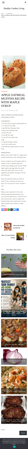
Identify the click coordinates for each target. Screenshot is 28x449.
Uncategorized (4, 91)
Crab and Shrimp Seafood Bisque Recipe (14, 391)
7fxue (2, 110)
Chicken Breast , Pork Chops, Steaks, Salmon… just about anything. (14, 420)
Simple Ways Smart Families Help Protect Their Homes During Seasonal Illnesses (14, 313)
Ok (14, 446)
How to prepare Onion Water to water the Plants (14, 361)
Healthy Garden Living (14, 8)
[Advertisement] (14, 37)
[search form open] (25, 2)
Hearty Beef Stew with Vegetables (14, 344)
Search (3, 429)
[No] (26, 443)
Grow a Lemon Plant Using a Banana (14, 274)
